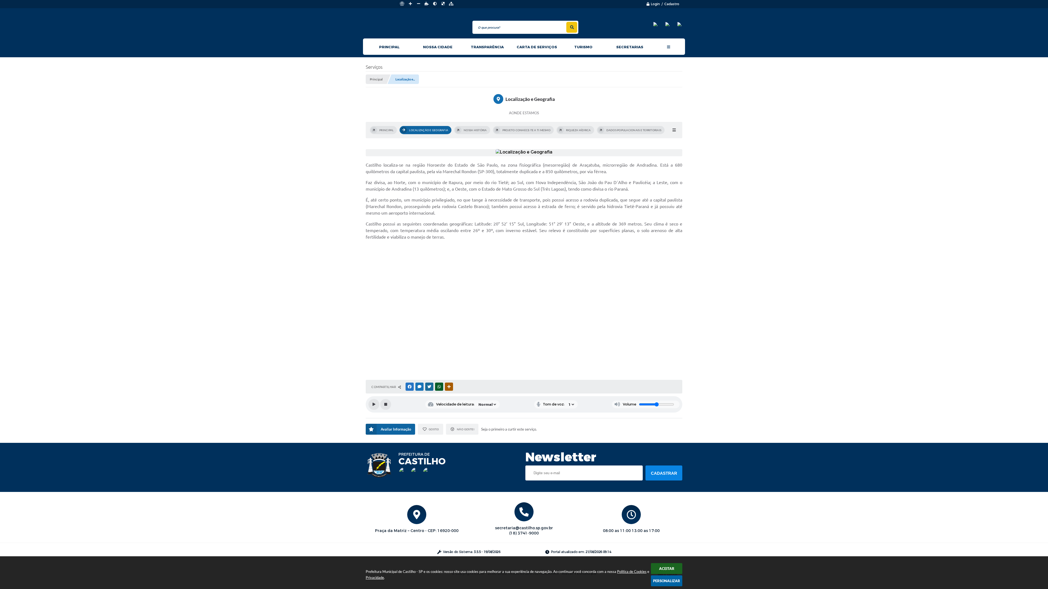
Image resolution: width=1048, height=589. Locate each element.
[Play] (373, 404)
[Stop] (385, 404)
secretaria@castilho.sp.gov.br (524, 528)
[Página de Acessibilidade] (402, 3)
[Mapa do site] (451, 3)
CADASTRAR (664, 473)
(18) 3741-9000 (524, 533)
